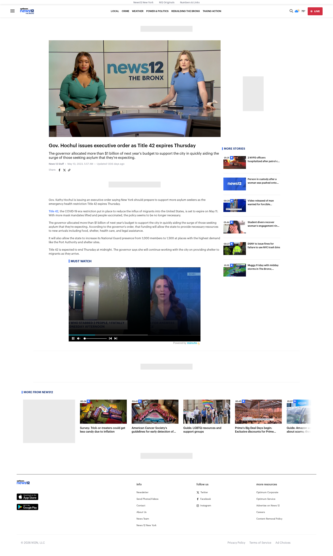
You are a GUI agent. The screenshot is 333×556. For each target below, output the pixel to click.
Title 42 (53, 211)
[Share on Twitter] (64, 170)
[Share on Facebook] (59, 170)
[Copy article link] (69, 170)
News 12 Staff (56, 164)
